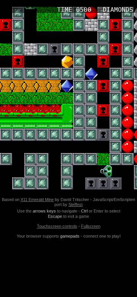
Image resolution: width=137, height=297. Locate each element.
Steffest (75, 204)
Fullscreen (90, 226)
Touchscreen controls (57, 226)
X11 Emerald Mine (37, 199)
